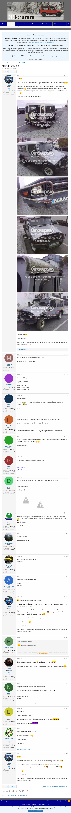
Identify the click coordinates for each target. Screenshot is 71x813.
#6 (67, 416)
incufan (9, 384)
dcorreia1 (8, 487)
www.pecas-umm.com (24, 749)
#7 (67, 436)
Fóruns (11, 24)
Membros (35, 24)
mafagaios (8, 523)
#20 (67, 753)
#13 (67, 576)
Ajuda (61, 801)
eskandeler (9, 543)
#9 (67, 477)
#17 (67, 683)
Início (4, 24)
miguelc (9, 364)
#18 (67, 708)
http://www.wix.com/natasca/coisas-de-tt (30, 704)
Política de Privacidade (52, 801)
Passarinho (9, 738)
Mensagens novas (6, 27)
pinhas (8, 466)
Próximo (12, 72)
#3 (67, 354)
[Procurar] (68, 24)
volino (5, 68)
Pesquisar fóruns (17, 27)
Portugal (12, 94)
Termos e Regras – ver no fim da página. (41, 42)
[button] (29, 24)
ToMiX (9, 405)
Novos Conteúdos (21, 24)
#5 (67, 395)
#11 (67, 533)
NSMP (9, 693)
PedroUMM (9, 647)
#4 (67, 374)
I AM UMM (8, 446)
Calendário (45, 24)
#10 (67, 513)
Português (5, 801)
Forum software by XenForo (35, 804)
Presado (9, 426)
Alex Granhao (9, 586)
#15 (67, 637)
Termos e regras (40, 801)
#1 (67, 75)
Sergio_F (9, 566)
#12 (67, 556)
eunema (9, 718)
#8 (67, 457)
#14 (67, 597)
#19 (67, 728)
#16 (67, 659)
